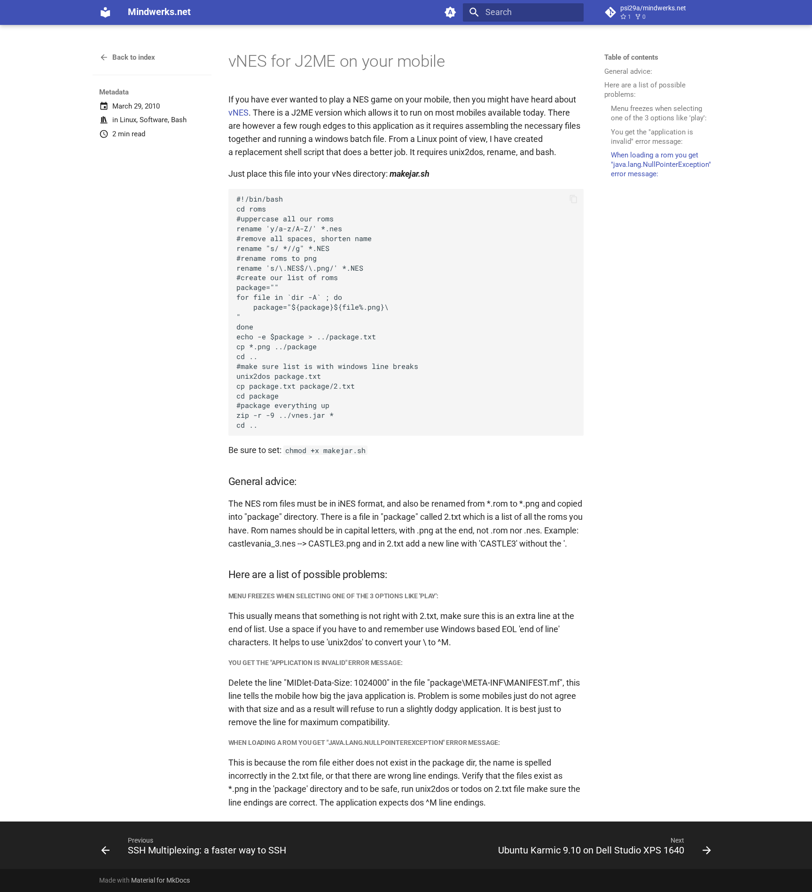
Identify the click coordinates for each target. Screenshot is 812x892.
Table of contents (631, 57)
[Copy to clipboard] (573, 199)
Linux (128, 120)
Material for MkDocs (160, 880)
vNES (238, 112)
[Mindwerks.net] (105, 12)
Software (154, 120)
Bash (179, 120)
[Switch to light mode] (450, 12)
